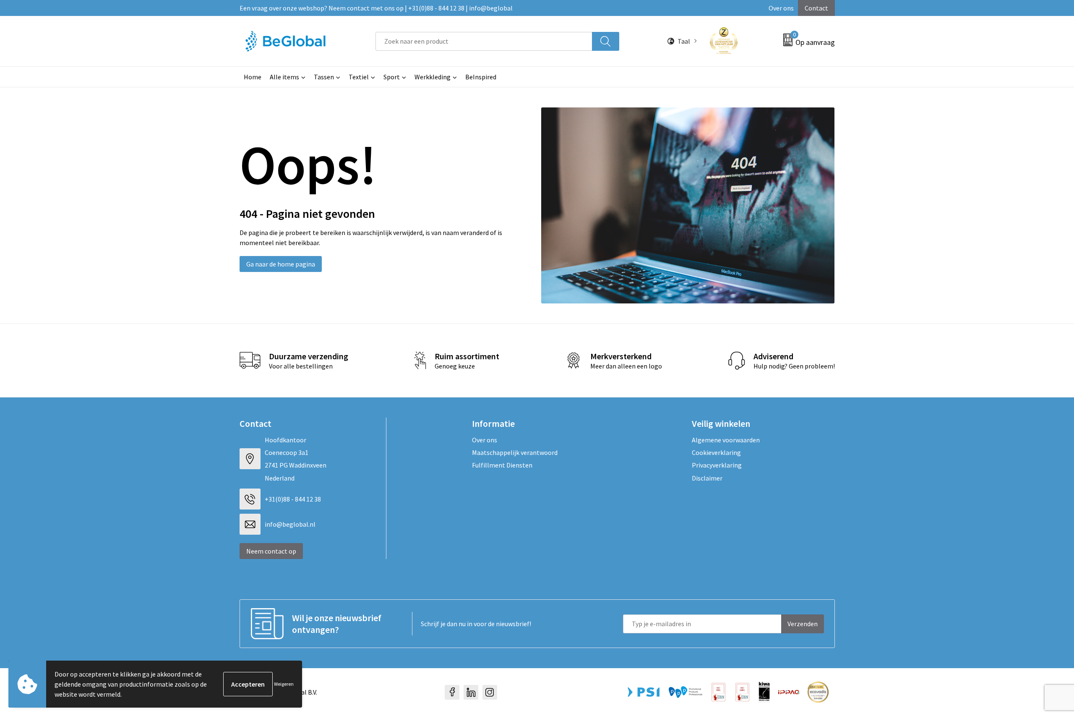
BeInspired (480, 77)
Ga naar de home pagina (280, 264)
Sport (391, 77)
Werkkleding (432, 77)
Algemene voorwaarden (726, 440)
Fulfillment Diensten (502, 465)
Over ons (781, 8)
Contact (816, 8)
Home (252, 77)
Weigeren (284, 684)
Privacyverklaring (717, 465)
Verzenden (802, 623)
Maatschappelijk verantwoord (515, 452)
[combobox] (483, 41)
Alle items (284, 77)
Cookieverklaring (716, 452)
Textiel (359, 77)
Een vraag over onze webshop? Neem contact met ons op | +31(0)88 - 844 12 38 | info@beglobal (376, 8)
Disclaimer (707, 478)
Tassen (324, 77)
